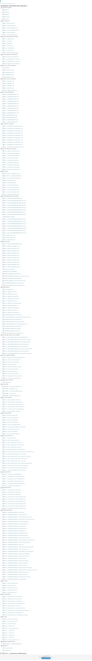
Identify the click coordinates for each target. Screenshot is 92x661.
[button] (0, 0)
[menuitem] (0, 2)
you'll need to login (50, 656)
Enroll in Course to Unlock (46, 658)
